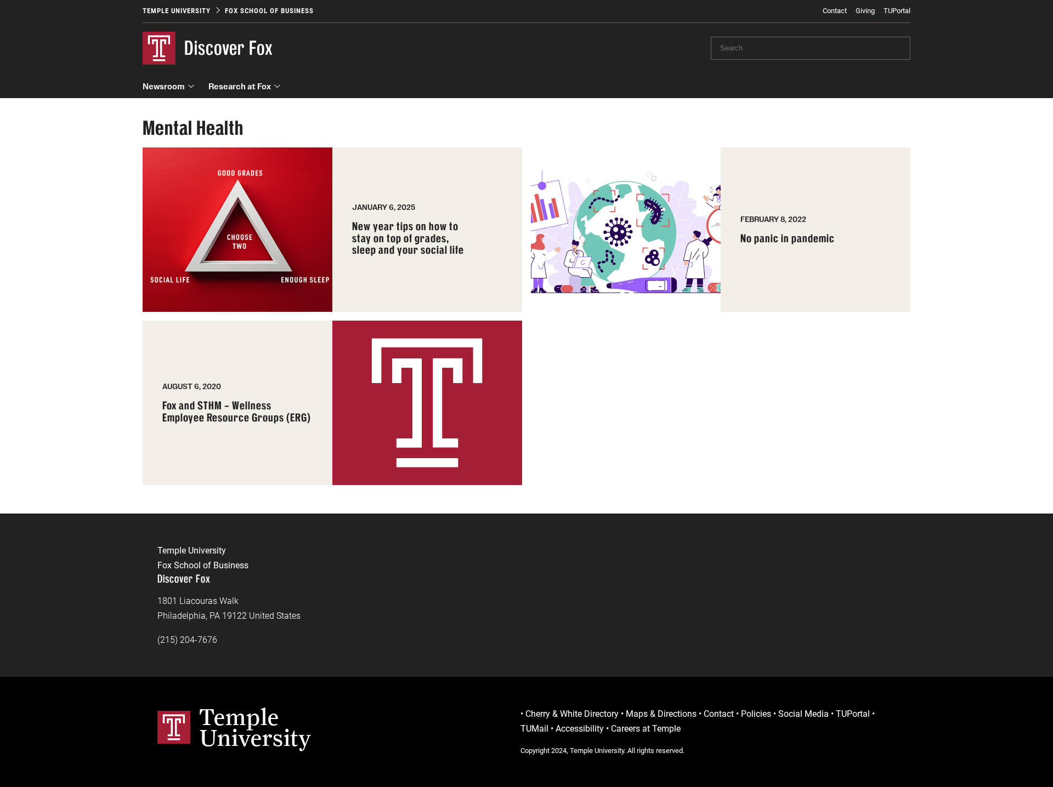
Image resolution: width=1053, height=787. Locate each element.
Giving (865, 11)
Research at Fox (239, 86)
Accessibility (580, 728)
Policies (756, 714)
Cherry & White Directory (572, 714)
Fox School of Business (269, 11)
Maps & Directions (661, 714)
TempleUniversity (255, 727)
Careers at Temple (646, 728)
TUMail (534, 728)
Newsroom (164, 86)
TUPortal (897, 11)
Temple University (177, 11)
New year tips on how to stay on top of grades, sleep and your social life (408, 238)
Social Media (803, 714)
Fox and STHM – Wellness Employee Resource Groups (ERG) (236, 412)
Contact (835, 11)
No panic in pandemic (787, 239)
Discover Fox (228, 48)
